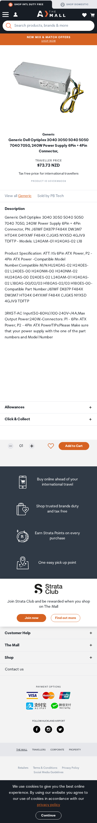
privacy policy (48, 805)
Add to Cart (74, 446)
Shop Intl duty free (29, 4)
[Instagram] (48, 729)
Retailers (23, 767)
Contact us (14, 669)
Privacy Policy (70, 767)
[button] (5, 14)
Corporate (57, 749)
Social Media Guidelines (48, 772)
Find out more (65, 618)
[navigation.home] (51, 14)
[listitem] (48, 482)
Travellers (39, 749)
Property (75, 749)
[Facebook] (36, 729)
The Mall (21, 749)
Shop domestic (77, 4)
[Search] (9, 25)
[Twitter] (60, 729)
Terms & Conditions (45, 767)
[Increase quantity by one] (32, 446)
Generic (25, 196)
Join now (31, 618)
